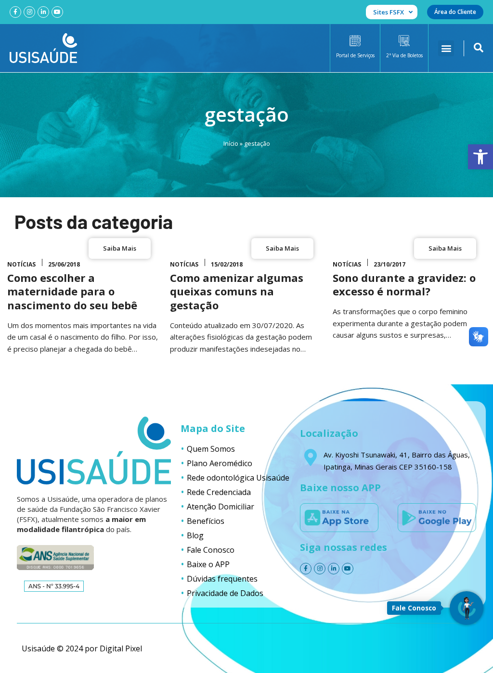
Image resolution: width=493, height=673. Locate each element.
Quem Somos (211, 449)
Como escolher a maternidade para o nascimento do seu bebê (72, 291)
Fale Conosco (210, 550)
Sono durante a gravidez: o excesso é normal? (404, 284)
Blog (195, 535)
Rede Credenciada (219, 492)
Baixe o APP (208, 564)
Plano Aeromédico (219, 463)
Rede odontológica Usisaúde (238, 478)
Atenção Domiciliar (220, 506)
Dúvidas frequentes (222, 579)
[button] (480, 156)
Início (230, 143)
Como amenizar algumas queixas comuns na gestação (236, 291)
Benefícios (205, 521)
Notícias (21, 264)
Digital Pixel (121, 648)
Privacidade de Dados (225, 593)
